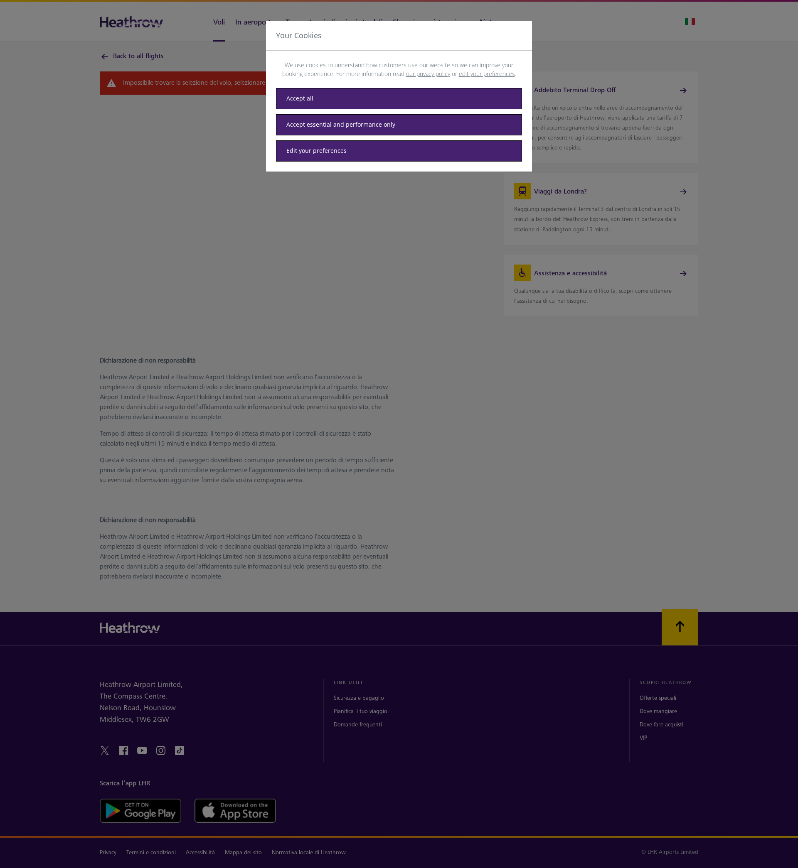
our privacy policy (428, 74)
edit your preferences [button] (487, 74)
